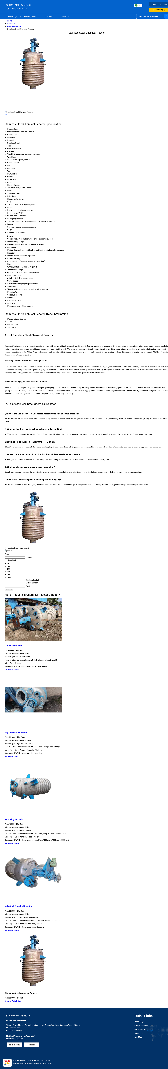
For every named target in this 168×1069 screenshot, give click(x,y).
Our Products (48, 16)
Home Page (12, 16)
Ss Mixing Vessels (14, 819)
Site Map (138, 1037)
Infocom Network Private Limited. (41, 1063)
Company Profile (30, 16)
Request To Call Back (13, 1001)
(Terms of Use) (45, 1060)
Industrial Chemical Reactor (18, 906)
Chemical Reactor (14, 26)
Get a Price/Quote (12, 670)
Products (11, 24)
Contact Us (65, 16)
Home (9, 21)
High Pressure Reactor (16, 732)
